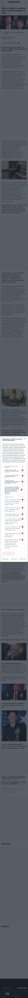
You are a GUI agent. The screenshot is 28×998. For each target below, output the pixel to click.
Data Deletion (5, 559)
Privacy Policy (22, 559)
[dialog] (14, 499)
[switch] (22, 470)
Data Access (14, 559)
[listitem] (14, 467)
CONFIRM (8, 553)
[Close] (24, 439)
